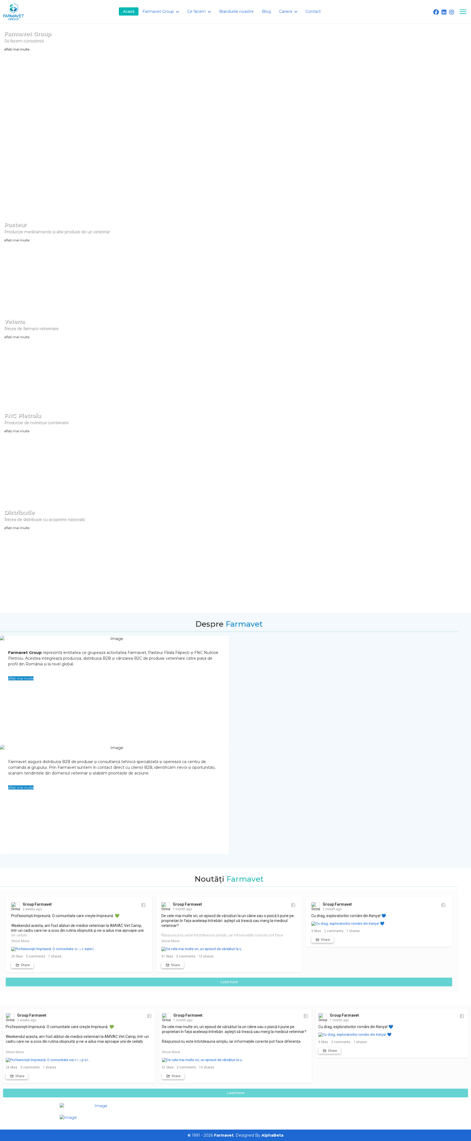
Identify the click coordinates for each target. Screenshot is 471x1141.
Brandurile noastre (236, 11)
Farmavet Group (27, 34)
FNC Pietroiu (22, 415)
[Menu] (463, 11)
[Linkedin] (444, 12)
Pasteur (15, 224)
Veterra (14, 321)
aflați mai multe (16, 49)
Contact (313, 11)
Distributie (19, 512)
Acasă (128, 11)
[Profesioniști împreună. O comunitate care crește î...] (79, 949)
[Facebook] (436, 12)
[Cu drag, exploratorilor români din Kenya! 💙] (379, 923)
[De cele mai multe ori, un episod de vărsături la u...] (229, 949)
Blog (266, 11)
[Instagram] (451, 12)
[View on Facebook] (143, 905)
